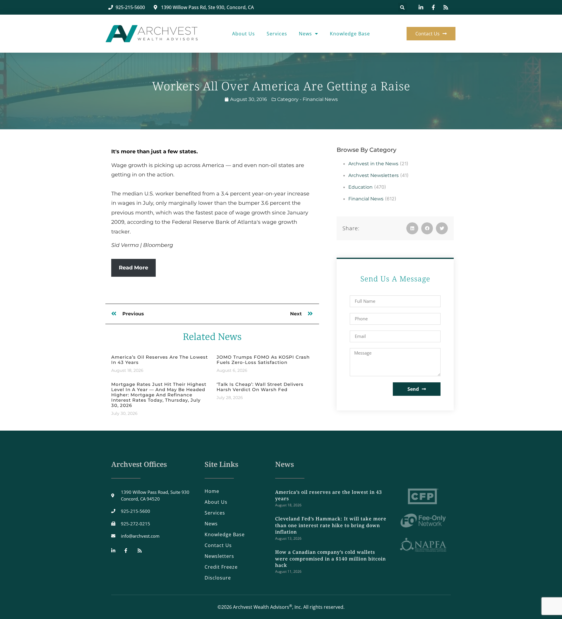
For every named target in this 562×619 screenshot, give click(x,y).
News (305, 33)
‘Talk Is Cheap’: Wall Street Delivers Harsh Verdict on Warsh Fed (260, 386)
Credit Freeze (221, 567)
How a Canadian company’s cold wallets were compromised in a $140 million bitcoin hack (330, 558)
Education (360, 187)
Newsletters (219, 556)
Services (277, 33)
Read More (133, 267)
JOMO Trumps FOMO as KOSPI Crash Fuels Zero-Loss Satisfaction (263, 359)
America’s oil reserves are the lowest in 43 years (159, 359)
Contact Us (218, 545)
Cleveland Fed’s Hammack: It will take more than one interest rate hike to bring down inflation (330, 525)
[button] (402, 7)
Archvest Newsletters (373, 175)
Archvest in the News (373, 163)
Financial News (320, 99)
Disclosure (218, 577)
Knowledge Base (350, 33)
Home (212, 491)
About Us (243, 33)
